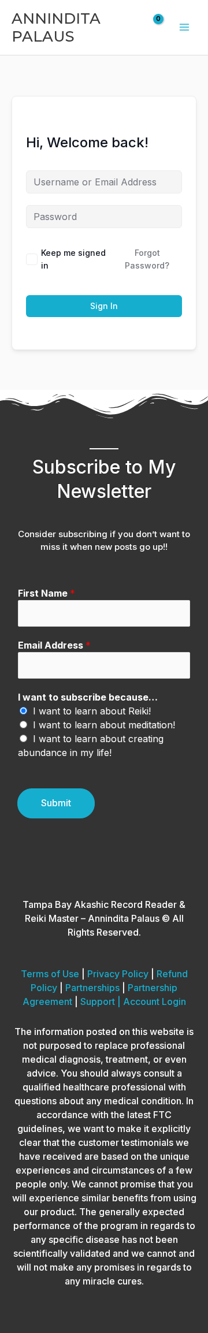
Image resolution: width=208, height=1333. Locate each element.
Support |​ (101, 1001)
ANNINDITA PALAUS (56, 27)
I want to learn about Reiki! (92, 711)
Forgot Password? (147, 259)
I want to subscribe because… (88, 697)
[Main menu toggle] (184, 27)
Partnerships (92, 987)
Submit (56, 803)
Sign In (104, 306)
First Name (46, 593)
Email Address (54, 645)
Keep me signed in (73, 259)
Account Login (154, 1001)
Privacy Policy (117, 974)
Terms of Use (50, 974)
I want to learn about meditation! (104, 725)
